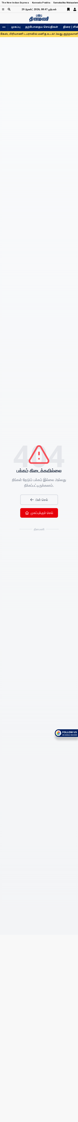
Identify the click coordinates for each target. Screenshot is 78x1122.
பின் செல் (42, 500)
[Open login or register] (75, 9)
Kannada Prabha (41, 2)
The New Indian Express (15, 2)
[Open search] (9, 9)
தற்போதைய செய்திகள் (41, 27)
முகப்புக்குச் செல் (42, 513)
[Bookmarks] (68, 9)
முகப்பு (15, 27)
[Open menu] (3, 9)
